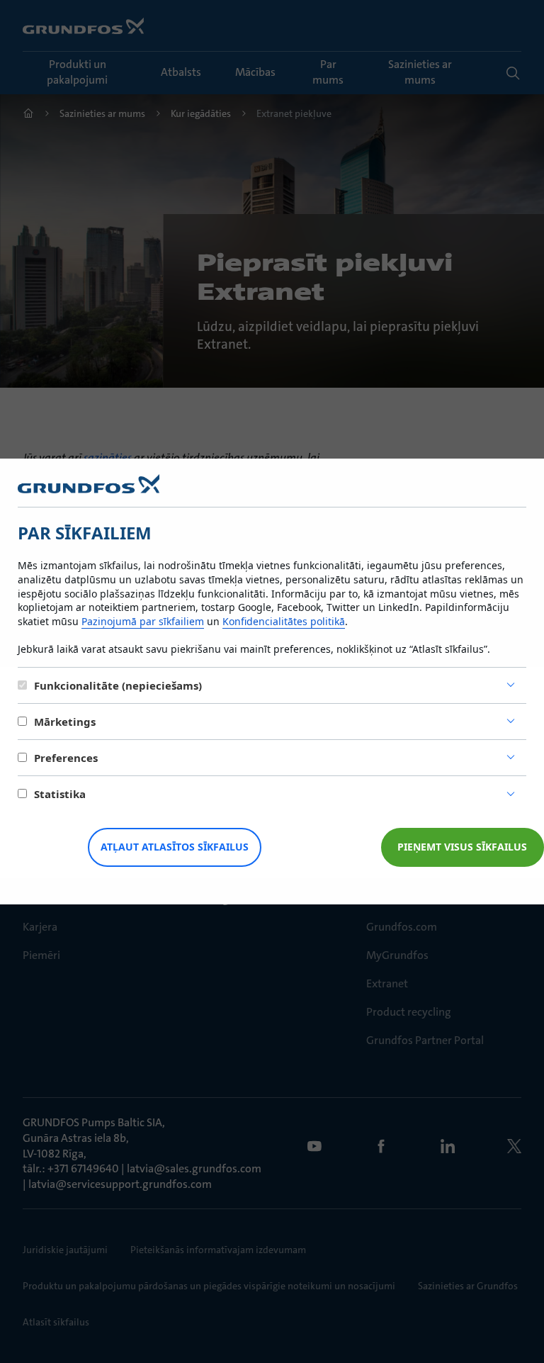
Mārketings (65, 721)
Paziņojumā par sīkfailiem (142, 621)
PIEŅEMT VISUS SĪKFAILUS (462, 846)
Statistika (60, 794)
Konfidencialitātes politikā (283, 621)
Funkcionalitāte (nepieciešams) (118, 685)
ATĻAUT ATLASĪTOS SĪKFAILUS (175, 846)
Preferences (66, 758)
